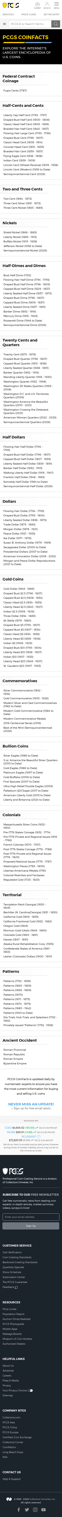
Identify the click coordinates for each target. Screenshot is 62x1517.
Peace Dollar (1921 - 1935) (19, 533)
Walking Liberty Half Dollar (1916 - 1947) (28, 472)
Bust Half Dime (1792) (17, 275)
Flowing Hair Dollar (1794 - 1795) (23, 511)
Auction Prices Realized (16, 1319)
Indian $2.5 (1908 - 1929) (18, 611)
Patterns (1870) (13, 994)
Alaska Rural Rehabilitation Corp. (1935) (28, 944)
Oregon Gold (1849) (15, 925)
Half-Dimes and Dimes (24, 265)
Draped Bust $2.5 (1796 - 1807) (22, 593)
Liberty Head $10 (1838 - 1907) (22, 652)
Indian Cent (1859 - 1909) (19, 160)
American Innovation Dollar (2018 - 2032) (29, 556)
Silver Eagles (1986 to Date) (20, 755)
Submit (37, 8)
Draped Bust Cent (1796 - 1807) (23, 137)
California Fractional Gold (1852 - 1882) (27, 921)
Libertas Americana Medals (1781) (24, 870)
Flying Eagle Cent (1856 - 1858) (23, 156)
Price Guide (28, 14)
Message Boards (12, 1333)
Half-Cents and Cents (23, 105)
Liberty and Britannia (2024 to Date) (26, 799)
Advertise (8, 1370)
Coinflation (9, 1447)
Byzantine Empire (15, 1063)
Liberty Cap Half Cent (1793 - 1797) (25, 115)
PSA (5, 1457)
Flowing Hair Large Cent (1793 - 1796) (27, 133)
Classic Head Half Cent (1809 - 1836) (26, 124)
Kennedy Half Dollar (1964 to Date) (25, 481)
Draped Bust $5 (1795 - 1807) (21, 625)
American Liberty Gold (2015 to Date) (27, 795)
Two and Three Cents (23, 189)
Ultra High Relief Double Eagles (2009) (28, 786)
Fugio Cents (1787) (15, 90)
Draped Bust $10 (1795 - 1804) (22, 647)
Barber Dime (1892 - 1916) (19, 311)
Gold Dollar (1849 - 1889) (18, 588)
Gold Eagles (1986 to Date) (20, 768)
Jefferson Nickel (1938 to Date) (22, 246)
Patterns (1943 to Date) (18, 1012)
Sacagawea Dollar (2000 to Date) (24, 547)
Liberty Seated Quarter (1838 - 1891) (26, 368)
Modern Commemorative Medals (24, 718)
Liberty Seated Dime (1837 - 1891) (24, 307)
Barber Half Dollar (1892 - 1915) (22, 468)
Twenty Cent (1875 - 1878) (19, 354)
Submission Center (14, 1277)
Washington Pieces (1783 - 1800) (24, 866)
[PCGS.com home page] (11, 5)
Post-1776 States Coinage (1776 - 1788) (27, 849)
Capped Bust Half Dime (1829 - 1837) (26, 288)
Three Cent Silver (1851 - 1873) (22, 203)
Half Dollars (14, 437)
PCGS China (10, 1427)
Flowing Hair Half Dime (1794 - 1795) (26, 279)
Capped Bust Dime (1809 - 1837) (24, 302)
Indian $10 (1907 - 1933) (18, 656)
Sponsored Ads (31, 1120)
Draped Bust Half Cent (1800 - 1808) (26, 119)
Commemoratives (20, 680)
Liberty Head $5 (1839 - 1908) (22, 638)
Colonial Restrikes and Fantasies (23, 875)
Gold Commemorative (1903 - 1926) (26, 698)
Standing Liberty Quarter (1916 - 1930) (27, 377)
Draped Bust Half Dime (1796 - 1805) (26, 284)
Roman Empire (13, 1058)
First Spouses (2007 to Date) (21, 781)
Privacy (7, 1385)
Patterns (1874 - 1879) (17, 1003)
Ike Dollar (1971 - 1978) (17, 538)
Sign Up (31, 1225)
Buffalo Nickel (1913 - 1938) (20, 241)
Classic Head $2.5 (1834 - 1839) (22, 602)
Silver (11, 1132)
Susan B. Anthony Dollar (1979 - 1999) (27, 542)
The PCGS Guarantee (15, 1282)
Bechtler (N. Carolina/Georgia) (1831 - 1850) (30, 912)
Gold (8, 1127)
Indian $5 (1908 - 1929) (17, 643)
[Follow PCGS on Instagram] (35, 1510)
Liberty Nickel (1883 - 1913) (20, 237)
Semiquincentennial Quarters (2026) (26, 422)
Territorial (12, 894)
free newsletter (45, 1194)
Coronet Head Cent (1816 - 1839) (23, 147)
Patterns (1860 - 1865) (17, 985)
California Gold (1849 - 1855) (21, 916)
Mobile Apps (10, 1329)
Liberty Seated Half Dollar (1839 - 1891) (27, 463)
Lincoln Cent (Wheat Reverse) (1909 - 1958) (30, 165)
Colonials (11, 814)
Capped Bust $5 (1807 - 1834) (21, 629)
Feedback (8, 1287)
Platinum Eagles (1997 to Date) (23, 772)
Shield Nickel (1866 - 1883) (20, 232)
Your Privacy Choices (15, 1390)
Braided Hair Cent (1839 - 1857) (23, 151)
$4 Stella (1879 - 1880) (17, 620)
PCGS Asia (9, 1422)
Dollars (9, 501)
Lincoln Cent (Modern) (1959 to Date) (26, 169)
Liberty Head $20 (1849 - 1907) (22, 661)
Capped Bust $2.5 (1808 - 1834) (23, 597)
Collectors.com (11, 1417)
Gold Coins (13, 579)
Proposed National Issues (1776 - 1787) (27, 861)
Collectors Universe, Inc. (42, 1499)
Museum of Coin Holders (17, 1338)
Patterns (11, 971)
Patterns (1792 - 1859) (17, 981)
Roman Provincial (14, 1049)
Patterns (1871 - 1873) (16, 999)
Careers (7, 1375)
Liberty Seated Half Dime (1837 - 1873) (27, 293)
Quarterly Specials (13, 1267)
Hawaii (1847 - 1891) (15, 939)
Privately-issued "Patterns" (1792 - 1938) (28, 1025)
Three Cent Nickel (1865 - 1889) (23, 207)
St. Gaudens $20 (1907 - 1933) (22, 665)
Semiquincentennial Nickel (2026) (25, 250)
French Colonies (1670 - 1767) (21, 844)
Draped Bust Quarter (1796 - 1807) (25, 358)
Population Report (13, 1314)
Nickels (10, 222)
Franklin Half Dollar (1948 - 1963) (24, 477)
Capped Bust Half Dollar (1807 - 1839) (27, 459)
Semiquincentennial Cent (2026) (24, 174)
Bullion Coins (15, 746)
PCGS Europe (10, 1432)
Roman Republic (14, 1054)
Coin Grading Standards (17, 1257)
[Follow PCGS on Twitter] (27, 1510)
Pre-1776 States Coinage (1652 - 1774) (26, 832)
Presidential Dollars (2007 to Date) (25, 551)
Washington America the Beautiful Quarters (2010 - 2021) (25, 403)
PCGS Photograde (13, 1324)
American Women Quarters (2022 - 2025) (29, 417)
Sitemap (8, 1395)
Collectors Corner (13, 1442)
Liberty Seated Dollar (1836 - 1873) (25, 520)
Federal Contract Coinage (19, 78)
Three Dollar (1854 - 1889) (19, 616)
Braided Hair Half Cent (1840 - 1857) (26, 128)
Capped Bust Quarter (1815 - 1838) (25, 363)
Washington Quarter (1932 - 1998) (24, 381)
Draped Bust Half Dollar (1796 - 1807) (27, 454)
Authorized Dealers (14, 1343)
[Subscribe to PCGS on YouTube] (43, 1510)
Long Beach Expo (13, 1452)
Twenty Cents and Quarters (20, 342)
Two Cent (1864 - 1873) (17, 198)
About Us (8, 1365)
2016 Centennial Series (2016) (22, 723)
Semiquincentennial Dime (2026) (24, 325)
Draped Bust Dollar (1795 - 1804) (24, 515)
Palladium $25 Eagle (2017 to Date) (25, 790)
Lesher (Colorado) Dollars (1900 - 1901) (27, 956)
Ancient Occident (20, 1040)
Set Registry (51, 14)
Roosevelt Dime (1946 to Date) (22, 320)
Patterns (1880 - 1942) (17, 1008)
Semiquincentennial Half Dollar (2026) (28, 486)
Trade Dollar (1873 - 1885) (19, 524)
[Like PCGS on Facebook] (19, 1510)
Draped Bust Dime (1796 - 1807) (23, 297)
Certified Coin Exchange (17, 1437)
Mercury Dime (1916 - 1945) (20, 316)
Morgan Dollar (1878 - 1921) (20, 529)
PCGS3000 (29, 1136)
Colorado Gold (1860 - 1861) (20, 935)
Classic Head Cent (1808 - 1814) (23, 142)
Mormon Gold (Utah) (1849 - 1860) (25, 930)
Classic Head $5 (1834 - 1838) (21, 634)
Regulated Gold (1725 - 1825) (21, 879)
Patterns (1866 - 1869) (17, 990)
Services (8, 14)
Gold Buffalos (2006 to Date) (21, 777)
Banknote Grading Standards (20, 1262)
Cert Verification (12, 1252)
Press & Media (11, 1380)
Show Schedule (12, 1272)
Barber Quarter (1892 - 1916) (21, 372)
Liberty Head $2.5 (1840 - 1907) (23, 607)
